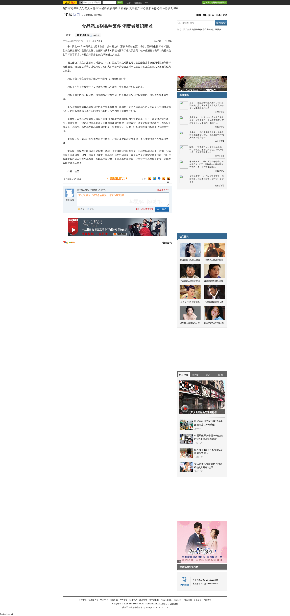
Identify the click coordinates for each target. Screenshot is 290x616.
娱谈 (109, 8)
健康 (148, 8)
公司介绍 (178, 600)
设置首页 (83, 600)
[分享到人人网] (159, 178)
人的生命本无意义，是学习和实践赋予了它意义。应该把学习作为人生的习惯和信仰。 (206, 135)
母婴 (159, 8)
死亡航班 (187, 29)
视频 (104, 8)
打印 (159, 41)
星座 (176, 8)
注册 (129, 3)
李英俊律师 (194, 161)
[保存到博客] (168, 179)
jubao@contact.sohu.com (156, 607)
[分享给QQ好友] (154, 178)
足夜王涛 (193, 117)
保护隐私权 (154, 600)
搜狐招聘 (114, 600)
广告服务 (124, 600)
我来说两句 (88, 35)
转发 (217, 112)
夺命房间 (207, 29)
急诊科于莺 (194, 176)
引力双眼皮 (216, 29)
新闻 (70, 8)
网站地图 (188, 600)
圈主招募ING (163, 190)
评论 (225, 15)
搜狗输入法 (93, 600)
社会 (211, 15)
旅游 (165, 8)
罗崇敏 (192, 132)
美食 (170, 8)
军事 (76, 8)
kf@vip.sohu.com (210, 583)
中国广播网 (97, 41)
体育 (92, 8)
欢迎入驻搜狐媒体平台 (216, 2)
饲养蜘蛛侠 (197, 29)
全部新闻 (198, 600)
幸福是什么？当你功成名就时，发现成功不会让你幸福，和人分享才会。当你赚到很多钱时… (206, 149)
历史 (87, 8)
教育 (154, 8)
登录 (67, 200)
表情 (83, 209)
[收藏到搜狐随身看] (163, 178)
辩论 (92, 209)
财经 (115, 8)
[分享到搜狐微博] (149, 178)
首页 (65, 8)
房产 (137, 8)
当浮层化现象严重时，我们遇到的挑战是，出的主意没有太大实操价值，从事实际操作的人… (206, 105)
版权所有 (174, 604)
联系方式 (143, 600)
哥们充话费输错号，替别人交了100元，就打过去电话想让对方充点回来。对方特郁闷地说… (206, 164)
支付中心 (104, 600)
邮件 (147, 3)
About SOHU (166, 600)
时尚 (142, 8)
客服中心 (133, 600)
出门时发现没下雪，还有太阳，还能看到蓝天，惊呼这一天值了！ (206, 179)
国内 (198, 15)
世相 (120, 8)
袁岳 (191, 102)
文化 (81, 8)
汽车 (131, 8)
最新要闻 (88, 15)
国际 (205, 15)
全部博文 (207, 600)
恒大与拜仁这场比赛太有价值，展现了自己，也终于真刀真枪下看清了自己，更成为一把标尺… (206, 120)
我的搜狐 (138, 3)
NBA (98, 8)
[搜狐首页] (70, 2)
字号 (170, 41)
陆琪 (191, 147)
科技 (126, 8)
